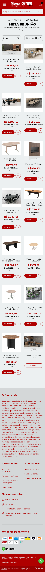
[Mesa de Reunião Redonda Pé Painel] (18, 372)
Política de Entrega (10, 476)
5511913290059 (11, 500)
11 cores (11, 53)
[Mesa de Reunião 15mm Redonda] (18, 324)
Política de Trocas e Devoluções (10, 482)
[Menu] (4, 4)
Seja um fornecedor (32, 478)
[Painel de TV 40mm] (40, 179)
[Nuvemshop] (9, 563)
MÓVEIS (17, 20)
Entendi (39, 569)
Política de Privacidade (7, 470)
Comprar (8, 76)
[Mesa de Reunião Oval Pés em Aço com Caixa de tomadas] (40, 130)
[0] (40, 5)
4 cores (34, 158)
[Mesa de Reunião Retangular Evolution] (18, 132)
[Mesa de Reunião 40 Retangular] (18, 76)
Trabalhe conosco (31, 469)
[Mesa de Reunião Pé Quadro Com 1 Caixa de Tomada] (40, 220)
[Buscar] (40, 11)
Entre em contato (31, 474)
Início (9, 20)
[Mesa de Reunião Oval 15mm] (18, 176)
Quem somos (7, 487)
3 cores (34, 349)
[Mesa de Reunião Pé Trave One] (40, 324)
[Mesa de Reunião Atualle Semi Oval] (40, 84)
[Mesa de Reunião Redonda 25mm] (40, 276)
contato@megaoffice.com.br (17, 509)
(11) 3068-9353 (11, 504)
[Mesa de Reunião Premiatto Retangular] (18, 227)
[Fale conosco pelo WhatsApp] (41, 561)
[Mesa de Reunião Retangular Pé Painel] (18, 276)
